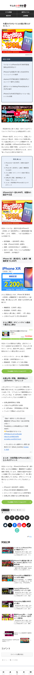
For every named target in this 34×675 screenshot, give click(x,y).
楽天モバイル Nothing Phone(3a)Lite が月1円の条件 (16, 88)
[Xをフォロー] (10, 525)
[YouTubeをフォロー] (24, 525)
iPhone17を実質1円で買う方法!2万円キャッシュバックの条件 (16, 73)
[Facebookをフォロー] (15, 525)
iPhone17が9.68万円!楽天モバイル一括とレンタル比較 (17, 95)
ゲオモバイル (6, 512)
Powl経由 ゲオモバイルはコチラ (17, 371)
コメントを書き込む (17, 654)
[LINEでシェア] (22, 517)
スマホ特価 (6, 510)
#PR (5, 434)
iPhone (14, 510)
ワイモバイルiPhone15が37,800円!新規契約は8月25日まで (16, 66)
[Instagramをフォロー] (19, 525)
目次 (14, 159)
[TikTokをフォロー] (28, 525)
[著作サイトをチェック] (5, 525)
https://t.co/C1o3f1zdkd (14, 434)
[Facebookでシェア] (12, 517)
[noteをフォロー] (17, 530)
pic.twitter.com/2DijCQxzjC (12, 439)
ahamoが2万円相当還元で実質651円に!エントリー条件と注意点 (16, 80)
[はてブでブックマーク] (17, 517)
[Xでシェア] (7, 517)
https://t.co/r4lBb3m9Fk (11, 436)
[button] (27, 517)
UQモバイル (21, 510)
